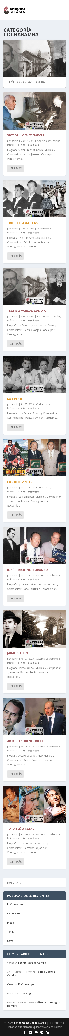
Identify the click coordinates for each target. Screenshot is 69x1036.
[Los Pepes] (34, 374)
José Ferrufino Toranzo (27, 570)
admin (15, 141)
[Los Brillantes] (34, 457)
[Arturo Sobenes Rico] (34, 716)
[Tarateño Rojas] (34, 804)
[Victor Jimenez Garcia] (34, 111)
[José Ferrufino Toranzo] (34, 545)
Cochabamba (53, 141)
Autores (41, 141)
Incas (10, 922)
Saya (10, 941)
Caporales (13, 913)
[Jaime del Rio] (34, 629)
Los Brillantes (19, 482)
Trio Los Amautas (22, 223)
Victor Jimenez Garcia (26, 135)
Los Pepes (15, 399)
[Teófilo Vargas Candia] (34, 286)
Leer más (15, 168)
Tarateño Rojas (20, 829)
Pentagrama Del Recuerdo (30, 1023)
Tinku (11, 931)
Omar (11, 984)
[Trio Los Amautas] (34, 198)
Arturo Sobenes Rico (25, 741)
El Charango (15, 904)
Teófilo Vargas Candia (26, 82)
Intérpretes (13, 144)
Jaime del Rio (17, 653)
